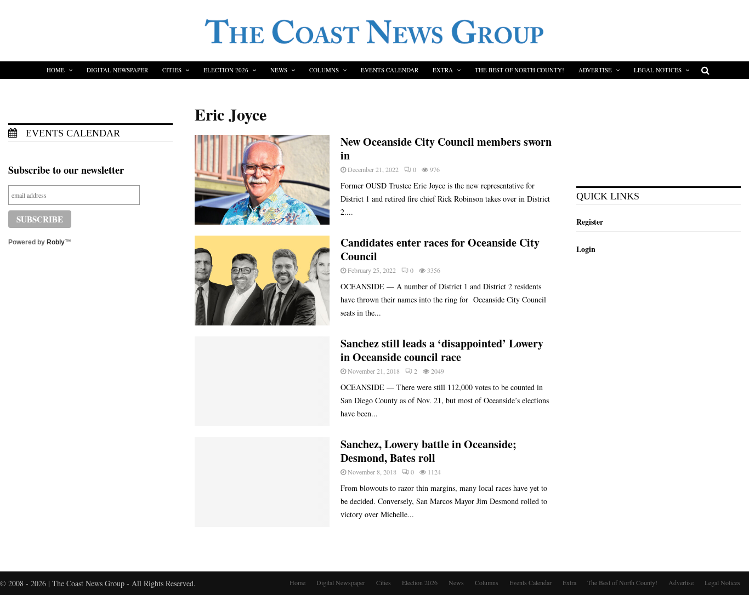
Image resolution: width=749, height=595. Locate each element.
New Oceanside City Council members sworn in (446, 148)
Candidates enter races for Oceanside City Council (440, 249)
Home (56, 70)
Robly (56, 242)
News (278, 70)
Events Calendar (389, 70)
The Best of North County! (519, 70)
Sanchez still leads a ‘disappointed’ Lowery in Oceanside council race (442, 350)
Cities (171, 70)
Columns (324, 70)
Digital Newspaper (117, 70)
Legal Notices (658, 70)
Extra (443, 70)
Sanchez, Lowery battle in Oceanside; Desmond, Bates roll (429, 451)
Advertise (595, 70)
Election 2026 (225, 70)
